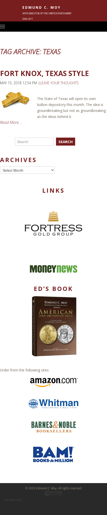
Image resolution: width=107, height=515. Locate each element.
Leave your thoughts (59, 83)
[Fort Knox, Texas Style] (16, 100)
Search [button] (65, 141)
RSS (104, 26)
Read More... (11, 122)
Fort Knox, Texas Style (44, 73)
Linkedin (96, 26)
